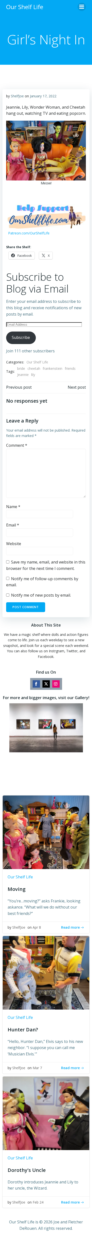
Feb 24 (38, 1202)
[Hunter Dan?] (46, 972)
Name (13, 506)
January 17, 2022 (43, 96)
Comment (16, 445)
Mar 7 (37, 1067)
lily (33, 374)
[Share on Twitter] (46, 684)
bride (21, 368)
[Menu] (82, 7)
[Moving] (46, 831)
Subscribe (21, 337)
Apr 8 (37, 927)
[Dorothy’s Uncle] (46, 1113)
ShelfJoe (17, 96)
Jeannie (23, 374)
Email (12, 525)
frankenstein (52, 368)
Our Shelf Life (37, 362)
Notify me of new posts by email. (41, 595)
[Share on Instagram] (56, 684)
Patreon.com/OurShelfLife (29, 233)
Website (13, 543)
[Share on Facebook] (36, 684)
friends (70, 368)
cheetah (33, 368)
